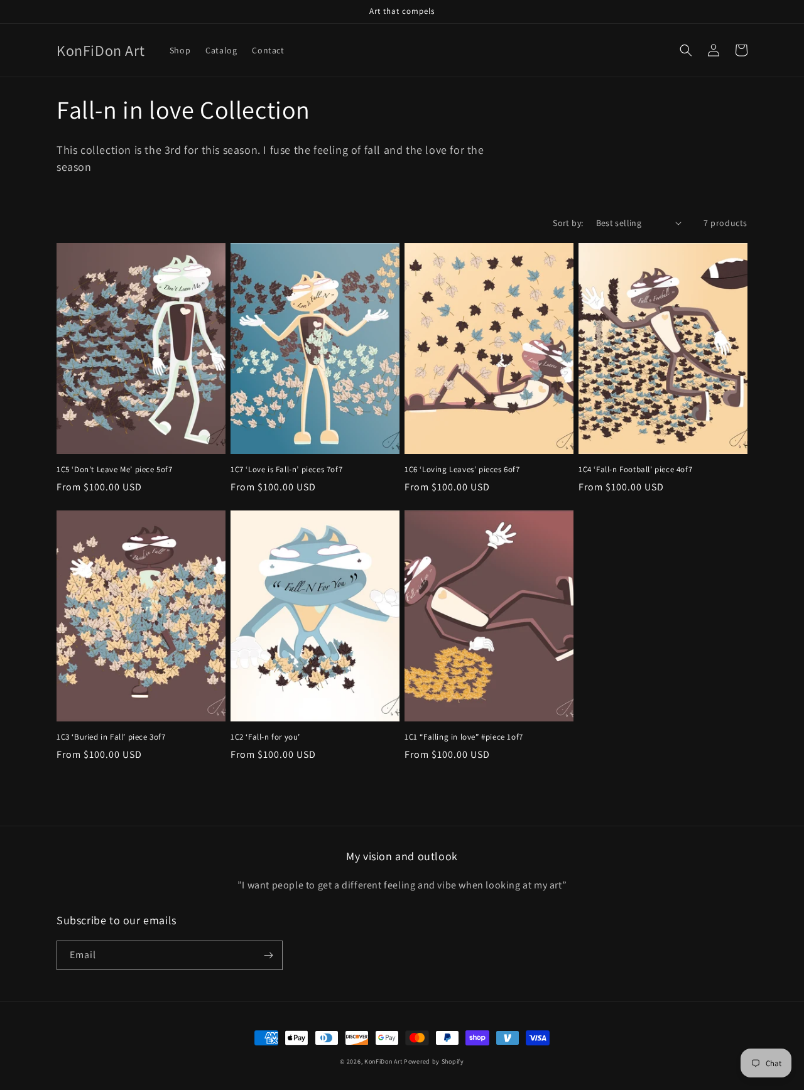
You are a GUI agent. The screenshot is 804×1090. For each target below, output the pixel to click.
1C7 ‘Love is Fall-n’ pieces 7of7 (286, 470)
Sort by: (568, 223)
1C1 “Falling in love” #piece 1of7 (464, 737)
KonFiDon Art (383, 1061)
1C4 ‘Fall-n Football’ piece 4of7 (635, 470)
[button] (686, 50)
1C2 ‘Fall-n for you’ (265, 737)
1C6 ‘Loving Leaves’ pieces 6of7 (462, 470)
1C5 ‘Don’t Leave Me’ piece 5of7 (115, 470)
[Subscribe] (268, 955)
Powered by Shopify (434, 1061)
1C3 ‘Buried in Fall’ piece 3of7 (111, 737)
